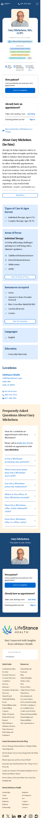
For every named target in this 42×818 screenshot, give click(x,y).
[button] (8, 675)
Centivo (11, 313)
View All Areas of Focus (20, 277)
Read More (20, 195)
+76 (29, 58)
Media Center (25, 681)
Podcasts (23, 672)
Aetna (10, 293)
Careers (24, 807)
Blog (22, 675)
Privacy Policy (25, 687)
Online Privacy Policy (27, 690)
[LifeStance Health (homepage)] (5, 3)
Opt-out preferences (27, 723)
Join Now (31, 114)
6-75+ (9, 68)
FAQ (22, 684)
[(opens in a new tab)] (3, 816)
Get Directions (10, 391)
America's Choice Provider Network (20, 298)
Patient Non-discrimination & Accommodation (26, 696)
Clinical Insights (26, 678)
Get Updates (10, 657)
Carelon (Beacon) (16, 309)
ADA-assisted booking (28, 702)
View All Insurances (20, 321)
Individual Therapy (16, 218)
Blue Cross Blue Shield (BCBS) (21, 305)
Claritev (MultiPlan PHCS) (19, 318)
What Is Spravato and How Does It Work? (16, 760)
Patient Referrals (26, 669)
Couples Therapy (15, 221)
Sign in (32, 120)
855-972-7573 (11, 395)
